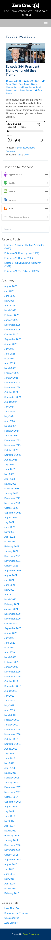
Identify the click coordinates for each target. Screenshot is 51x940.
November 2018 (12, 734)
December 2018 (12, 729)
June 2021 (9, 585)
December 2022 (12, 498)
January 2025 (11, 378)
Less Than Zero (12, 908)
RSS (19, 154)
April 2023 (9, 479)
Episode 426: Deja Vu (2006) (18, 258)
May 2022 (9, 532)
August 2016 (10, 864)
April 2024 (9, 421)
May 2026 (9, 301)
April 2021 (9, 594)
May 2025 (9, 358)
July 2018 (9, 753)
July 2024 (9, 407)
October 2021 (11, 566)
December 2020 (12, 614)
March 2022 (10, 541)
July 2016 (9, 869)
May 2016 (9, 879)
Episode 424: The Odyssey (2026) (21, 271)
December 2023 (12, 440)
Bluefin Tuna (17, 84)
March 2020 (10, 657)
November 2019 (12, 676)
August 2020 (10, 633)
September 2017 (12, 802)
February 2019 (11, 720)
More (26, 154)
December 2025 (12, 325)
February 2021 (11, 604)
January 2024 (11, 435)
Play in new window (25, 148)
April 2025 (9, 363)
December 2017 (12, 787)
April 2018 (9, 768)
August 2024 (10, 402)
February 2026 (11, 315)
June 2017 (9, 816)
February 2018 (11, 777)
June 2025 (9, 354)
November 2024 (12, 387)
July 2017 (9, 811)
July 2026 (9, 291)
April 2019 (9, 710)
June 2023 (9, 469)
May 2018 (9, 763)
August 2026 (10, 286)
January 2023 (11, 493)
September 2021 (12, 570)
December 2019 (12, 671)
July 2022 (9, 522)
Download (11, 151)
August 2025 (10, 344)
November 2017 (12, 792)
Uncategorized (11, 918)
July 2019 (9, 696)
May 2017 (9, 821)
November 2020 (12, 619)
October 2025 (11, 334)
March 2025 (10, 368)
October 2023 (11, 450)
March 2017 (10, 830)
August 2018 (10, 749)
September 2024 (12, 397)
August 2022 (10, 517)
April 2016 (9, 883)
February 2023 (11, 488)
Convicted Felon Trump (24, 87)
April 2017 (9, 826)
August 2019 (10, 691)
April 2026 (9, 305)
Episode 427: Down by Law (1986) (21, 253)
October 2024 (11, 392)
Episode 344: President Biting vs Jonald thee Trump (22, 70)
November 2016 (12, 850)
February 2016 (11, 893)
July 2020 (9, 638)
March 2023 (10, 484)
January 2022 (11, 551)
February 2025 (11, 373)
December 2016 (12, 845)
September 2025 (12, 339)
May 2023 (9, 474)
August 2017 (10, 806)
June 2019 (9, 700)
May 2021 (9, 590)
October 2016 (11, 855)
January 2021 (11, 609)
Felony (15, 90)
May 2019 (9, 705)
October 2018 (11, 739)
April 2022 (9, 537)
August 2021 (10, 575)
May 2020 (9, 647)
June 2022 (9, 527)
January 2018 (11, 782)
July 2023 (9, 464)
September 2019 (12, 686)
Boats (26, 84)
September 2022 (12, 513)
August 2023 (10, 460)
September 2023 (12, 455)
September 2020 (12, 628)
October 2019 (11, 681)
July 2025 (9, 349)
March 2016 (10, 888)
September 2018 (12, 744)
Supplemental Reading (16, 913)
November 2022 (12, 503)
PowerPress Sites (31, 934)
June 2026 (9, 296)
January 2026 (11, 320)
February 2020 (11, 662)
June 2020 (9, 643)
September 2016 (12, 859)
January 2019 (11, 724)
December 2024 (12, 382)
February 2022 (11, 546)
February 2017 (11, 835)
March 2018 (10, 773)
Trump (29, 90)
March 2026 (10, 310)
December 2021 (12, 556)
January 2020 (11, 667)
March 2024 (10, 426)
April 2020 (9, 652)
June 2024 (9, 411)
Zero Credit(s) (32, 81)
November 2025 (12, 329)
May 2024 (9, 416)
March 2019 (10, 715)
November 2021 (12, 561)
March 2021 (10, 599)
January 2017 (11, 840)
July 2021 (9, 580)
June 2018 (9, 758)
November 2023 (12, 445)
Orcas (22, 90)
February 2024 (11, 431)
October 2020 (11, 623)
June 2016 (9, 874)
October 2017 (11, 797)
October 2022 (11, 508)
